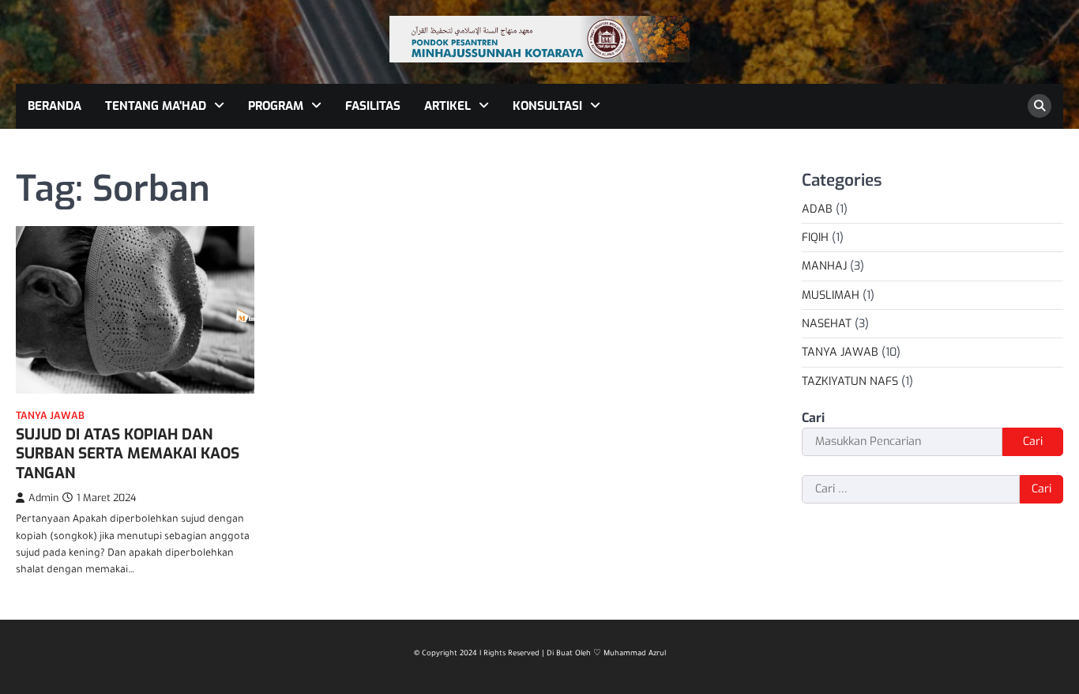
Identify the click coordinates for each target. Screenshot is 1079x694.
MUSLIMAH (830, 295)
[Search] (1039, 106)
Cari (813, 417)
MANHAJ (824, 265)
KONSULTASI (547, 106)
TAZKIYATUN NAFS (850, 381)
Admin (43, 497)
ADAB (817, 209)
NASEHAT (827, 323)
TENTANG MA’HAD (155, 106)
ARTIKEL (447, 106)
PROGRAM (275, 106)
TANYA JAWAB (50, 415)
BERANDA (54, 106)
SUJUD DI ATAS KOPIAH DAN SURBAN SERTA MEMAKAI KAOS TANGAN (127, 454)
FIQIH (815, 237)
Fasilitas (372, 106)
